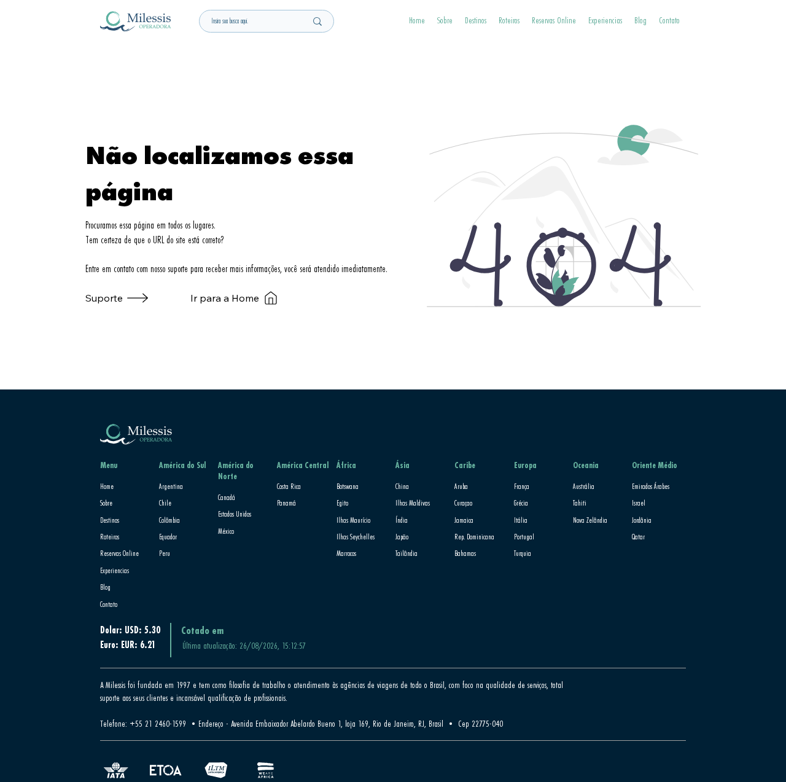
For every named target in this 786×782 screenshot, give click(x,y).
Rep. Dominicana (474, 536)
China (402, 485)
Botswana (348, 485)
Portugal (524, 536)
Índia (401, 519)
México (226, 530)
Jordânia (642, 519)
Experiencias (114, 570)
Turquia (522, 552)
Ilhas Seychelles (356, 536)
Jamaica (463, 519)
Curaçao (463, 502)
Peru (164, 552)
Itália (520, 519)
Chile (165, 502)
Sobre (106, 502)
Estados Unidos (234, 513)
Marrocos (346, 552)
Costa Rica (289, 485)
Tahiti (579, 502)
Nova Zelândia (590, 519)
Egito (342, 502)
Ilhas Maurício (353, 519)
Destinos (109, 519)
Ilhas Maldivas (412, 502)
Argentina (171, 485)
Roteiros (109, 536)
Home (107, 485)
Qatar (638, 536)
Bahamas (465, 552)
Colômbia (169, 519)
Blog (105, 586)
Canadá (226, 496)
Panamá (286, 502)
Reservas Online (119, 552)
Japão (401, 536)
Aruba (461, 485)
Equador (168, 536)
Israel (638, 502)
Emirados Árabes (650, 485)
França (521, 485)
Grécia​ (521, 502)
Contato (108, 603)
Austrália (583, 485)
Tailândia (406, 552)
